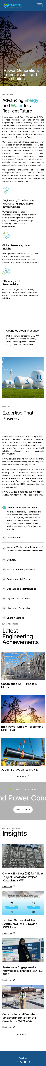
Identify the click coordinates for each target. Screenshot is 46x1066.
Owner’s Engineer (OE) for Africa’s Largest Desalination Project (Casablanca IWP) (23, 877)
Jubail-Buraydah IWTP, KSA (20, 769)
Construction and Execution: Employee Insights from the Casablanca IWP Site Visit (19, 1018)
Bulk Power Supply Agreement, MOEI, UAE (22, 728)
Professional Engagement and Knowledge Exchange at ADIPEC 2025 (22, 971)
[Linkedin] (25, 1062)
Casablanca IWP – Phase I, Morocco (19, 685)
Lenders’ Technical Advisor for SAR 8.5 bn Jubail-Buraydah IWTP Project (21, 924)
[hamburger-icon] (39, 5)
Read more (7, 886)
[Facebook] (16, 1062)
